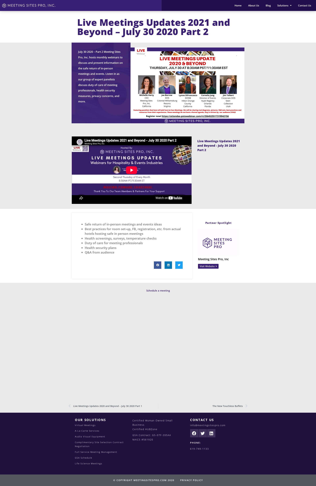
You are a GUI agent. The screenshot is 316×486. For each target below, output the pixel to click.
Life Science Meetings (88, 463)
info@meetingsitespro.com (207, 425)
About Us (253, 5)
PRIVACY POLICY (191, 480)
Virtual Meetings (85, 425)
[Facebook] (194, 433)
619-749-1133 (199, 448)
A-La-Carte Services (87, 430)
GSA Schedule (83, 457)
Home (238, 5)
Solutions (282, 5)
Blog (268, 5)
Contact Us (304, 5)
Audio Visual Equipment (90, 436)
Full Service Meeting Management (96, 451)
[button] (157, 265)
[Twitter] (203, 433)
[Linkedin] (211, 433)
